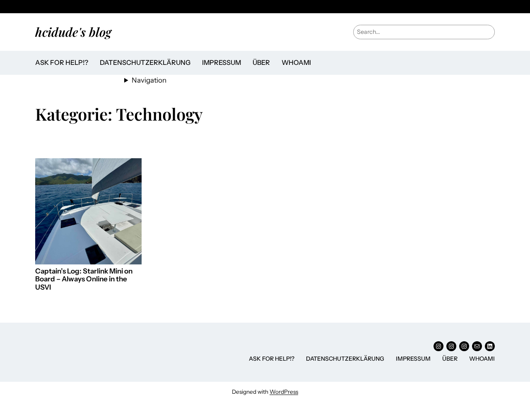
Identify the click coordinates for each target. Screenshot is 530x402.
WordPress (284, 391)
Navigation (149, 80)
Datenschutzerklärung (145, 62)
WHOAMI (296, 62)
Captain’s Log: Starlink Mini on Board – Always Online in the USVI (83, 279)
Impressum (221, 62)
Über (261, 62)
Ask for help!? (61, 62)
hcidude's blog (73, 32)
